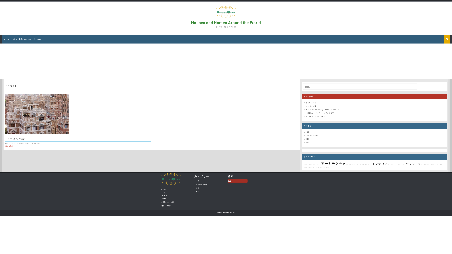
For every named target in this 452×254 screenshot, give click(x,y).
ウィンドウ (413, 164)
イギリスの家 (350, 164)
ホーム (6, 39)
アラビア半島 (438, 164)
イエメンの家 (15, 139)
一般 (13, 39)
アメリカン (362, 164)
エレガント (397, 164)
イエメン (318, 164)
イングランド (318, 167)
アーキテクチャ (333, 164)
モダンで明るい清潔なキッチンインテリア (322, 110)
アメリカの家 (425, 164)
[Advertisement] (226, 61)
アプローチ (325, 167)
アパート (431, 164)
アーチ (305, 164)
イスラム (390, 164)
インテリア (380, 164)
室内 (307, 142)
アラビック (310, 167)
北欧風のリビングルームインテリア (320, 113)
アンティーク (311, 164)
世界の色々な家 (25, 39)
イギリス (368, 164)
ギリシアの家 (312, 103)
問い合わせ (38, 39)
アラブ (356, 164)
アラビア (403, 164)
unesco (305, 167)
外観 (307, 139)
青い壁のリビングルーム (315, 116)
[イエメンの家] (37, 114)
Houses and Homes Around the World (226, 22)
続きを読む (9, 146)
